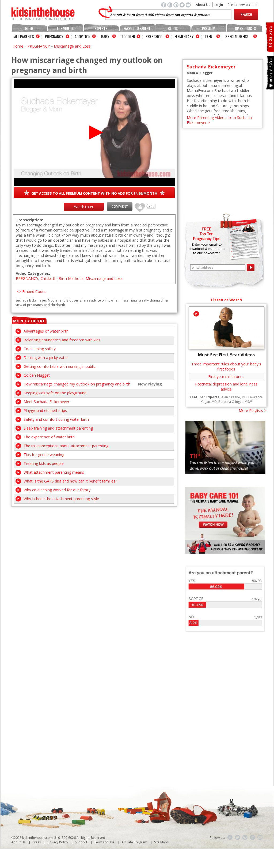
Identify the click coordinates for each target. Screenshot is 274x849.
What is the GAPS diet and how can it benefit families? (70, 481)
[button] (94, 132)
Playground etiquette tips (45, 410)
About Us (203, 4)
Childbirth (48, 278)
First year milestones (226, 376)
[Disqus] (94, 573)
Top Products (244, 28)
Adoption (82, 36)
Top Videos (65, 28)
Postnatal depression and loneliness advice (226, 386)
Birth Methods (71, 278)
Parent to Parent (136, 28)
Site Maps (161, 842)
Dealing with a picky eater (46, 357)
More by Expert (29, 320)
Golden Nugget (37, 375)
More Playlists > (252, 410)
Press (36, 842)
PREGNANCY (38, 46)
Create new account (242, 4)
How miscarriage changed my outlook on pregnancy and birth (77, 384)
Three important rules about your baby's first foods (226, 366)
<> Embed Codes (31, 291)
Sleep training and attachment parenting (58, 428)
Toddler (128, 36)
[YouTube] (260, 837)
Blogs (173, 28)
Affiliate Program (134, 842)
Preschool (155, 36)
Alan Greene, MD (234, 397)
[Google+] (252, 837)
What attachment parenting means (54, 472)
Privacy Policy (58, 842)
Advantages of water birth (46, 331)
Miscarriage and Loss (72, 46)
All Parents (24, 36)
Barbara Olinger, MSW (235, 401)
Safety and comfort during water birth (56, 419)
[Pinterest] (245, 837)
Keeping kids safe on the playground (55, 392)
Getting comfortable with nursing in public (60, 366)
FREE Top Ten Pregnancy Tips (206, 233)
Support (81, 842)
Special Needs (236, 36)
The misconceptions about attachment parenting (66, 445)
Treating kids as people (44, 463)
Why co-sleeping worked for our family (57, 489)
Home (29, 28)
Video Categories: (33, 273)
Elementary (183, 36)
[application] (94, 132)
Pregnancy (54, 36)
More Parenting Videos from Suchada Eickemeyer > (219, 120)
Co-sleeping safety (40, 348)
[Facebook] (230, 837)
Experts (101, 28)
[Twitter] (237, 837)
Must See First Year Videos (226, 355)
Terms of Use (104, 842)
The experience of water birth (49, 436)
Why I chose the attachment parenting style (61, 498)
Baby (105, 36)
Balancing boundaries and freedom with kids (62, 339)
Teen (208, 36)
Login (219, 4)
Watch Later (83, 206)
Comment (120, 206)
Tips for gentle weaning (44, 454)
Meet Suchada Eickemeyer (46, 401)
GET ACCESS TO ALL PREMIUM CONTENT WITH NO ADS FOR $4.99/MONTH (94, 193)
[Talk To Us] (269, 49)
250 (138, 205)
